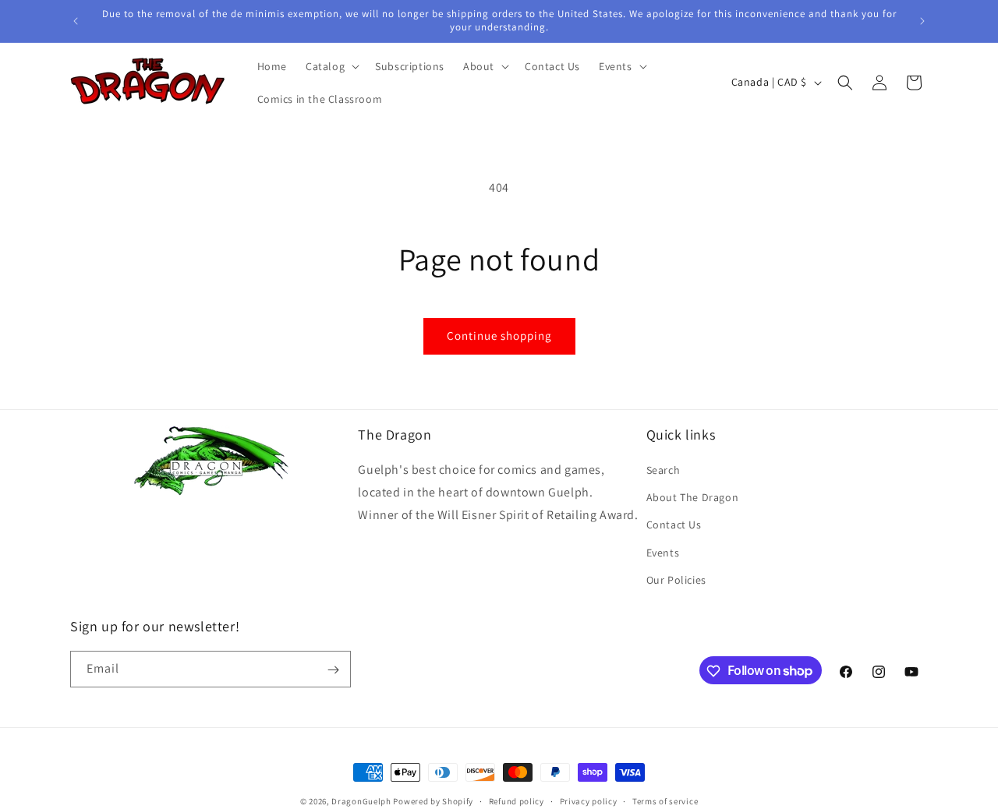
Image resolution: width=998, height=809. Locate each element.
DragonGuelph (361, 801)
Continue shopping (499, 335)
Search (663, 470)
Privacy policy (589, 800)
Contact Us (674, 525)
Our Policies (676, 580)
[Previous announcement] (75, 21)
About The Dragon (692, 497)
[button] (331, 66)
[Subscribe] (333, 670)
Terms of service (665, 800)
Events (663, 553)
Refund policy (516, 800)
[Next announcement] (922, 21)
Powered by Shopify (433, 801)
